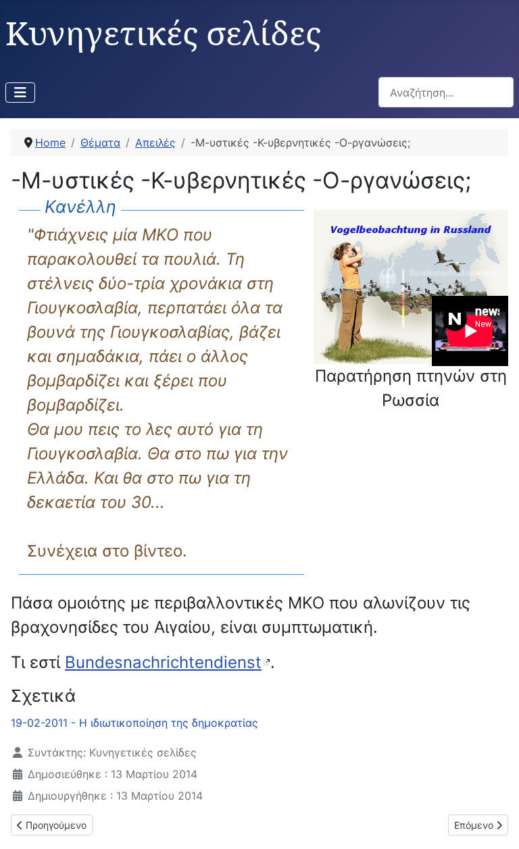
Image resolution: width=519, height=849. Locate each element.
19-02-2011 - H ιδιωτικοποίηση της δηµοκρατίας (134, 722)
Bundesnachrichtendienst (163, 662)
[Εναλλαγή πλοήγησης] (20, 92)
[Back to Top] (495, 824)
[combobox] (446, 92)
